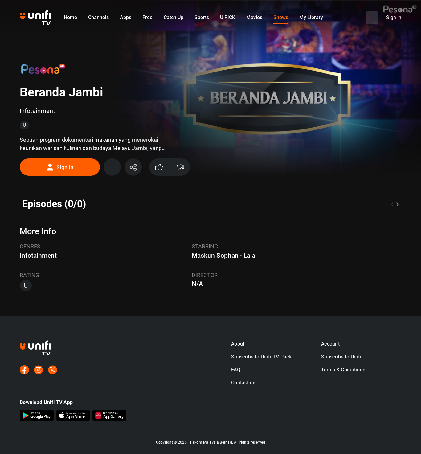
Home (70, 17)
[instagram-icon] (38, 370)
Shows (280, 17)
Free (147, 17)
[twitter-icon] (52, 370)
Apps (125, 17)
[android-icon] (37, 416)
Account (330, 344)
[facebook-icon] (24, 370)
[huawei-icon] (109, 416)
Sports (201, 17)
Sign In (64, 167)
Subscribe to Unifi (341, 357)
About (238, 344)
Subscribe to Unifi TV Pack (261, 357)
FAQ (235, 370)
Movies (254, 17)
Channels (98, 17)
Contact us (243, 383)
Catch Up (173, 17)
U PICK (227, 17)
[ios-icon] (73, 416)
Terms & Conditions (343, 370)
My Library (311, 17)
